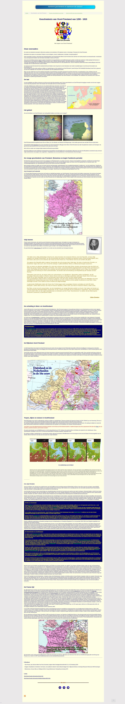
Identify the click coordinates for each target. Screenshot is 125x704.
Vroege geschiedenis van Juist (56, 13)
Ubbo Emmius (37, 248)
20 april (92, 592)
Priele (97, 426)
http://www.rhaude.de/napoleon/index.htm (33, 676)
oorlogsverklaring (54, 593)
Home (26, 13)
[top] (59, 688)
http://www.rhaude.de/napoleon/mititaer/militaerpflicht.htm (37, 678)
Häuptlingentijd (35, 317)
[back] (65, 688)
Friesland (36, 144)
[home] (68, 688)
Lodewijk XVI (77, 591)
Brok (40, 61)
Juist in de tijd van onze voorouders (74, 13)
